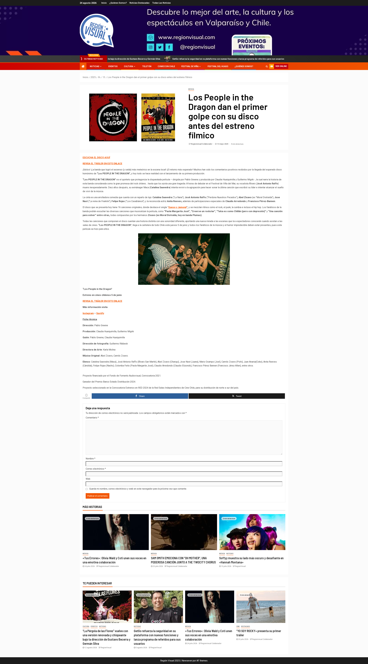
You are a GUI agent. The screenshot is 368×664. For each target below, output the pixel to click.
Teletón (146, 66)
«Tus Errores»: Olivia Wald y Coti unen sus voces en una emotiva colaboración (208, 635)
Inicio (104, 3)
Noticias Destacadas (140, 3)
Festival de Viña (190, 66)
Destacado (245, 626)
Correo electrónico (96, 468)
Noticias (94, 66)
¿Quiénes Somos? (118, 3)
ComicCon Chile (166, 66)
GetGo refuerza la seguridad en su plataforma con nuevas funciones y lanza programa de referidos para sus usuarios (193, 59)
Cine (238, 626)
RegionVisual (240, 566)
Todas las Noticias (161, 3)
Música (191, 89)
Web (88, 478)
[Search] (267, 66)
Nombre (90, 458)
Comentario (92, 417)
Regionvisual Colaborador (202, 144)
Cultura (128, 66)
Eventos (113, 66)
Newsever (187, 660)
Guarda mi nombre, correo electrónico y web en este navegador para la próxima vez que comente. (138, 488)
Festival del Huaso (218, 66)
